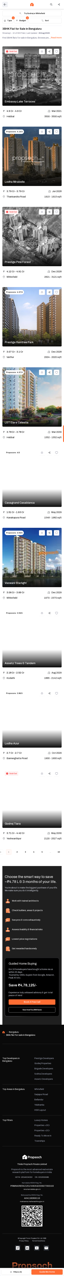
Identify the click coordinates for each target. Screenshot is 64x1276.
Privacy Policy (24, 1241)
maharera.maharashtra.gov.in (32, 1201)
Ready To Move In (42, 1136)
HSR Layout (40, 1110)
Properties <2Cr (42, 1130)
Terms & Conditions (38, 1241)
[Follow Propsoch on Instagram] (17, 1248)
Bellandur (38, 1100)
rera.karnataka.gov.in (32, 1189)
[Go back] (5, 4)
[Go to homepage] (32, 4)
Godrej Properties (42, 1063)
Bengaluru (14, 1032)
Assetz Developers (43, 1079)
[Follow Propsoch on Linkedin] (27, 1248)
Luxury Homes (41, 1120)
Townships (39, 1141)
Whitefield (39, 1089)
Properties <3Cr (42, 1125)
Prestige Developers (44, 1058)
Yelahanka (39, 1105)
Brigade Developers (43, 1069)
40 (59, 852)
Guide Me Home (47, 1272)
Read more (56, 38)
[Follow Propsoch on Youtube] (36, 1248)
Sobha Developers (43, 1074)
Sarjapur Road (41, 1094)
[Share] (59, 4)
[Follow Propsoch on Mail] (46, 1248)
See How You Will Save (32, 1010)
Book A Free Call (32, 1002)
